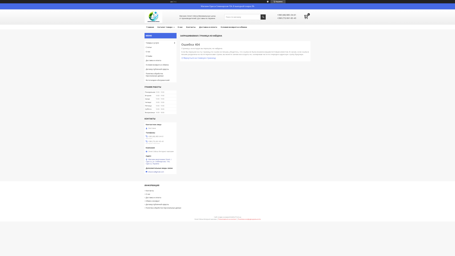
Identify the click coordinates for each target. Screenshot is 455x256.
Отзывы (149, 56)
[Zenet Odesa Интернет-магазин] (153, 17)
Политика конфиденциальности (249, 219)
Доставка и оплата (208, 27)
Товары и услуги (152, 43)
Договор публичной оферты (157, 69)
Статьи (149, 47)
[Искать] (263, 17)
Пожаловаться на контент (227, 219)
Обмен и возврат (153, 201)
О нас (180, 27)
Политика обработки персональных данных (155, 74)
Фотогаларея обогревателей (157, 80)
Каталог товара (164, 27)
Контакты (191, 27)
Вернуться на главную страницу (199, 58)
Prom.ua (238, 217)
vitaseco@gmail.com (156, 172)
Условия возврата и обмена (234, 27)
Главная (150, 27)
